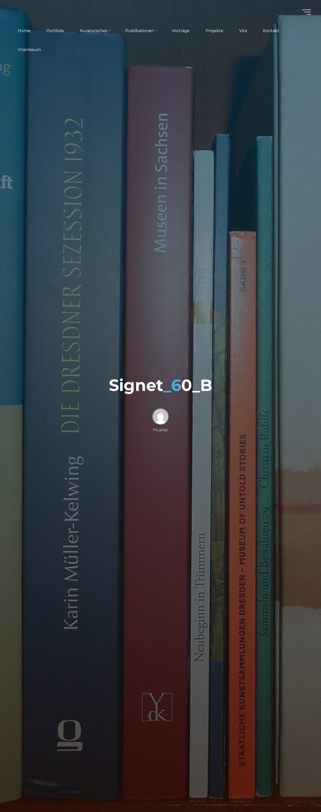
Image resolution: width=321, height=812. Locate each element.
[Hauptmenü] (306, 12)
